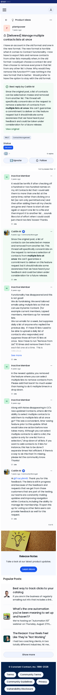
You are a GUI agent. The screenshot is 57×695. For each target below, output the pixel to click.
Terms (10, 674)
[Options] (51, 20)
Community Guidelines (19, 681)
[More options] (51, 176)
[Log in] (51, 10)
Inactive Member (20, 175)
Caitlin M (16, 231)
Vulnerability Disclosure (20, 688)
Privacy (43, 681)
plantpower (18, 26)
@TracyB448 (21, 478)
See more (16, 355)
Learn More (28, 569)
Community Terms (30, 674)
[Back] (6, 20)
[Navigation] (4, 10)
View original (12, 129)
